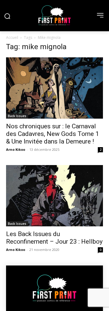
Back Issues (17, 116)
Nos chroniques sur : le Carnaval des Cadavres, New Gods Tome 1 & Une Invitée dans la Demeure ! (52, 134)
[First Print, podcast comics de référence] (54, 15)
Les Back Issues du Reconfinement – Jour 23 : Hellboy (54, 237)
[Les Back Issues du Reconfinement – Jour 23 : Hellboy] (54, 195)
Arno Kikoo (15, 149)
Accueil (12, 37)
